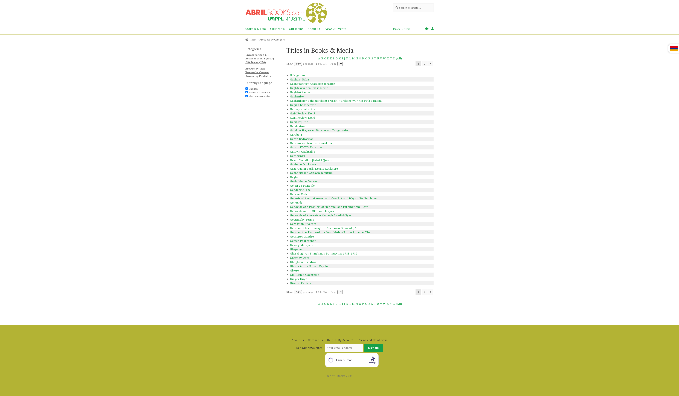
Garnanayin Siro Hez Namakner (311, 143)
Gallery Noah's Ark (302, 109)
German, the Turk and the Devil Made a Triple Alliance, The (330, 232)
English (253, 88)
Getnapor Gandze (302, 236)
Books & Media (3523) (259, 58)
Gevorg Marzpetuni (303, 245)
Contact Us (315, 340)
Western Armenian (259, 96)
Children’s (277, 29)
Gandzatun (297, 126)
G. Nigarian (297, 75)
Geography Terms (302, 219)
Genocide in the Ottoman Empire (312, 211)
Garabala (296, 135)
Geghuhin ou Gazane (303, 181)
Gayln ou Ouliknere (303, 164)
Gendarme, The (300, 190)
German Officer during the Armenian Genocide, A (323, 228)
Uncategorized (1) (257, 54)
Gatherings (297, 156)
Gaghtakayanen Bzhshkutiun (309, 88)
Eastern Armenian (259, 92)
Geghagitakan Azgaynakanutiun (311, 173)
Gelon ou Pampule (302, 185)
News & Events (335, 29)
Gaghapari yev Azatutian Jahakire (312, 84)
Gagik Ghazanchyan (303, 105)
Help (330, 340)
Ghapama (296, 249)
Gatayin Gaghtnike (302, 152)
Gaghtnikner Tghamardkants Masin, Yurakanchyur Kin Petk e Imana (336, 101)
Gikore (294, 270)
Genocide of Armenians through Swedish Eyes (320, 215)
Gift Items (296, 29)
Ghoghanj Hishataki (303, 262)
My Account (346, 340)
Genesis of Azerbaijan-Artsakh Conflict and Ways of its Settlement (335, 198)
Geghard (295, 177)
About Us (313, 29)
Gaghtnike (297, 96)
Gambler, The (299, 122)
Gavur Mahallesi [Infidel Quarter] (312, 160)
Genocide (296, 202)
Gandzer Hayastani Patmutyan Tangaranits (319, 130)
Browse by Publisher (258, 76)
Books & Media (255, 29)
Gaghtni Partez (300, 92)
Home (253, 39)
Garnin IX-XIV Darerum (306, 147)
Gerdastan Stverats (303, 224)
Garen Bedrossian (302, 139)
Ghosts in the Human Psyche (309, 266)
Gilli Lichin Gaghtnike (304, 275)
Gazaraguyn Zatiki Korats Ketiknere (314, 168)
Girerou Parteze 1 (302, 283)
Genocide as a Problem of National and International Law (329, 207)
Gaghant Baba (299, 79)
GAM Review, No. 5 (302, 113)
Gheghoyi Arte (299, 258)
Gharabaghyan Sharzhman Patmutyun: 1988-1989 (323, 253)
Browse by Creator (257, 72)
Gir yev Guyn (298, 279)
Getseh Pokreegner (303, 241)
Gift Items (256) (255, 62)
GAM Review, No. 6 (302, 118)
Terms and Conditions (372, 340)
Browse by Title (255, 68)
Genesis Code (299, 194)
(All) (399, 58)
